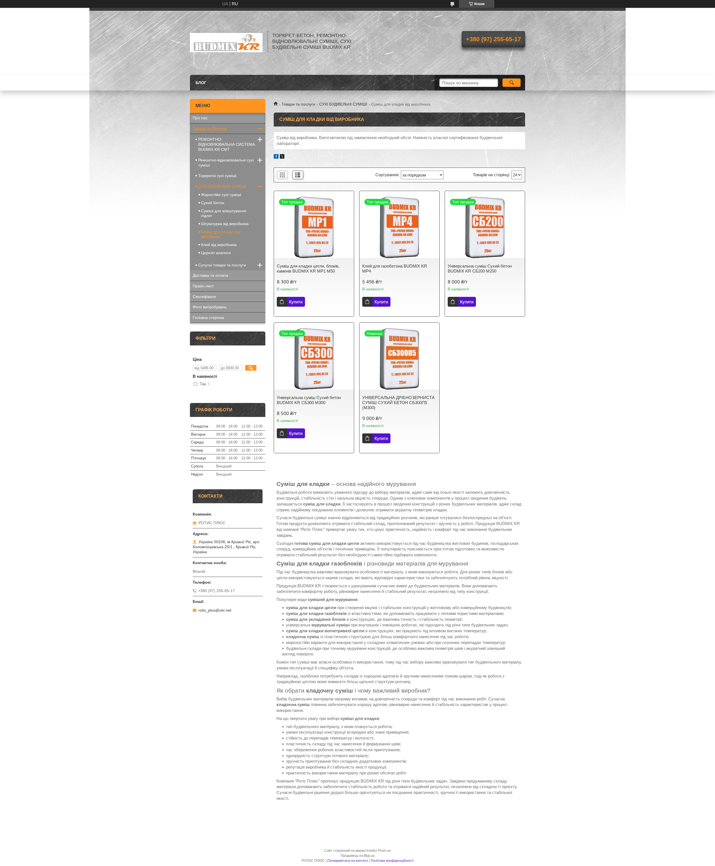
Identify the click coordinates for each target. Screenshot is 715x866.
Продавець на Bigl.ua (358, 856)
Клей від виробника (219, 244)
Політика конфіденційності (392, 861)
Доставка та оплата (210, 275)
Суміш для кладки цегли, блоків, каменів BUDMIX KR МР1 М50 (308, 268)
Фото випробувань (210, 307)
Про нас (200, 118)
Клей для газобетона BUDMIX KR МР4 (394, 268)
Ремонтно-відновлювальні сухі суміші (226, 162)
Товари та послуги (298, 104)
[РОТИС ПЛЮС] (226, 41)
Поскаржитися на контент (347, 861)
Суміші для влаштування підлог (223, 213)
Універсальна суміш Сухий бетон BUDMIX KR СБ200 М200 (480, 268)
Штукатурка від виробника (225, 223)
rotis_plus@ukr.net (214, 610)
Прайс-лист (203, 286)
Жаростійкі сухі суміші (221, 194)
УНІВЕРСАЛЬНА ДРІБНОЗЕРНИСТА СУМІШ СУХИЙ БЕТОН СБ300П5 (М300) (398, 402)
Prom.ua (384, 851)
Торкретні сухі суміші (217, 175)
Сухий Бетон (212, 203)
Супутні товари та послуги (222, 265)
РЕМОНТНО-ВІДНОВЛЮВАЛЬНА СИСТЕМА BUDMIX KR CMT (226, 144)
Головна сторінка (208, 317)
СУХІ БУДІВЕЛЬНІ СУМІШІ (343, 104)
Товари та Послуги (210, 128)
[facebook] (276, 157)
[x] (282, 157)
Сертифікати (204, 296)
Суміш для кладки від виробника (220, 234)
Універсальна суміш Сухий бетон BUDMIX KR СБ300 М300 (309, 400)
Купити (295, 301)
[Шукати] (511, 82)
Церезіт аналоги (216, 253)
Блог (201, 82)
